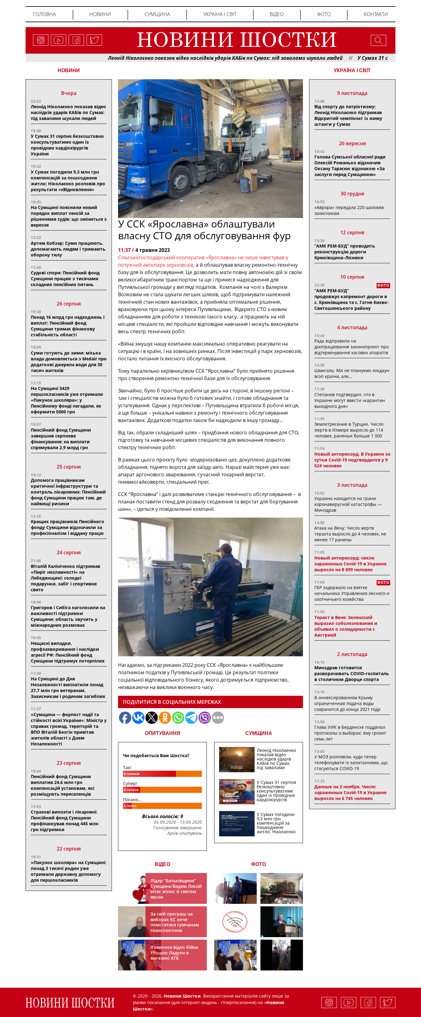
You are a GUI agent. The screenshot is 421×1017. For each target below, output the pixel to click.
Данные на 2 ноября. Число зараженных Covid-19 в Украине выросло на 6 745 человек (350, 792)
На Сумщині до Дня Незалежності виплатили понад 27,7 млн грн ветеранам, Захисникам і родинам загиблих (68, 687)
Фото (324, 14)
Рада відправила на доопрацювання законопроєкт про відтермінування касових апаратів (351, 346)
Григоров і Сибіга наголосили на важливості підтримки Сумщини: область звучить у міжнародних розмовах (68, 616)
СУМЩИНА (258, 733)
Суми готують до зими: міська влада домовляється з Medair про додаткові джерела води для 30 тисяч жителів (69, 361)
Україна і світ (219, 14)
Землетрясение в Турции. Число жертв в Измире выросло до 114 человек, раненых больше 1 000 (348, 430)
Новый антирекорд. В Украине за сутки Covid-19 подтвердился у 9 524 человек (352, 460)
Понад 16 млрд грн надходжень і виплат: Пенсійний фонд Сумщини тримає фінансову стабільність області (67, 326)
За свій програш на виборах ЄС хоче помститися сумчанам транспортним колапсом (174, 924)
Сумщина (157, 14)
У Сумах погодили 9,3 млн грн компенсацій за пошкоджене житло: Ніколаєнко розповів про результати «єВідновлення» (68, 180)
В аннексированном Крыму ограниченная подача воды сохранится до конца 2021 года (347, 703)
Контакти (376, 14)
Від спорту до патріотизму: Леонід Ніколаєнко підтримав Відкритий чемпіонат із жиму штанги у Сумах (348, 115)
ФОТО (258, 864)
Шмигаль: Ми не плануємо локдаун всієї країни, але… (351, 373)
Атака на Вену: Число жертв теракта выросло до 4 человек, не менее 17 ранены (350, 534)
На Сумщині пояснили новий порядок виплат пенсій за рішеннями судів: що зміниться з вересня (69, 216)
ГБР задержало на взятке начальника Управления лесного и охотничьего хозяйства (351, 593)
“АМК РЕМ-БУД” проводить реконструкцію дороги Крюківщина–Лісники (344, 251)
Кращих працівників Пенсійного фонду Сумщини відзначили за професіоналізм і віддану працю (67, 527)
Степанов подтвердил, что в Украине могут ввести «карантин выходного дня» (349, 400)
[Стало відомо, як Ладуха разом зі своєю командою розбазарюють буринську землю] (235, 888)
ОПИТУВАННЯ (162, 733)
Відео (277, 14)
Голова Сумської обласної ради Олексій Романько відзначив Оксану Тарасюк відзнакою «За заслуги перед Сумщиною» (350, 165)
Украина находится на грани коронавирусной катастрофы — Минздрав (348, 504)
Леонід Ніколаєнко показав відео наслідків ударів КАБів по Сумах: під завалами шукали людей (190, 58)
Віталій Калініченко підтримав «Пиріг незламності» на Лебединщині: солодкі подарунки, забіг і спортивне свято (65, 578)
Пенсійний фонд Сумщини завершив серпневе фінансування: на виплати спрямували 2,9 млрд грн (61, 438)
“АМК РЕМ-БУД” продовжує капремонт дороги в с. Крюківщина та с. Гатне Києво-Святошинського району (351, 299)
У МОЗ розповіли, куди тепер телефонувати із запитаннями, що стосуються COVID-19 (350, 762)
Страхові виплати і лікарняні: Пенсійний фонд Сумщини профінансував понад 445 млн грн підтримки (64, 820)
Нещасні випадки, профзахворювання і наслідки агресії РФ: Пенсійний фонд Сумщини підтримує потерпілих (67, 652)
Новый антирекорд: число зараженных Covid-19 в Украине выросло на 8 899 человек (350, 563)
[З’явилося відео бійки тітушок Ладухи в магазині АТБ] (235, 955)
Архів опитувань (184, 833)
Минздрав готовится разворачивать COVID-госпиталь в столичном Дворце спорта (351, 673)
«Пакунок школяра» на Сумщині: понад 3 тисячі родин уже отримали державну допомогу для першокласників (68, 871)
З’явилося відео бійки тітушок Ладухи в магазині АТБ (174, 952)
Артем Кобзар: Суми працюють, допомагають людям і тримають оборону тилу (68, 249)
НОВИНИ (69, 70)
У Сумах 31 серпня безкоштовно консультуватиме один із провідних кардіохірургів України (67, 145)
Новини (100, 14)
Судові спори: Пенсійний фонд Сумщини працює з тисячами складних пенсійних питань (65, 278)
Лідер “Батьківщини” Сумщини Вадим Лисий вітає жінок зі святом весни (176, 889)
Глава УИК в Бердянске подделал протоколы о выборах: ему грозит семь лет (350, 733)
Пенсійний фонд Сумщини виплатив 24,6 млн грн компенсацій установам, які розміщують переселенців (62, 785)
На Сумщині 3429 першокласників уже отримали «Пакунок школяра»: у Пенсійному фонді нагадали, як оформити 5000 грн (67, 400)
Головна (44, 14)
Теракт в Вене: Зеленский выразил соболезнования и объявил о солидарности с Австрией (345, 626)
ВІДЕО (162, 864)
